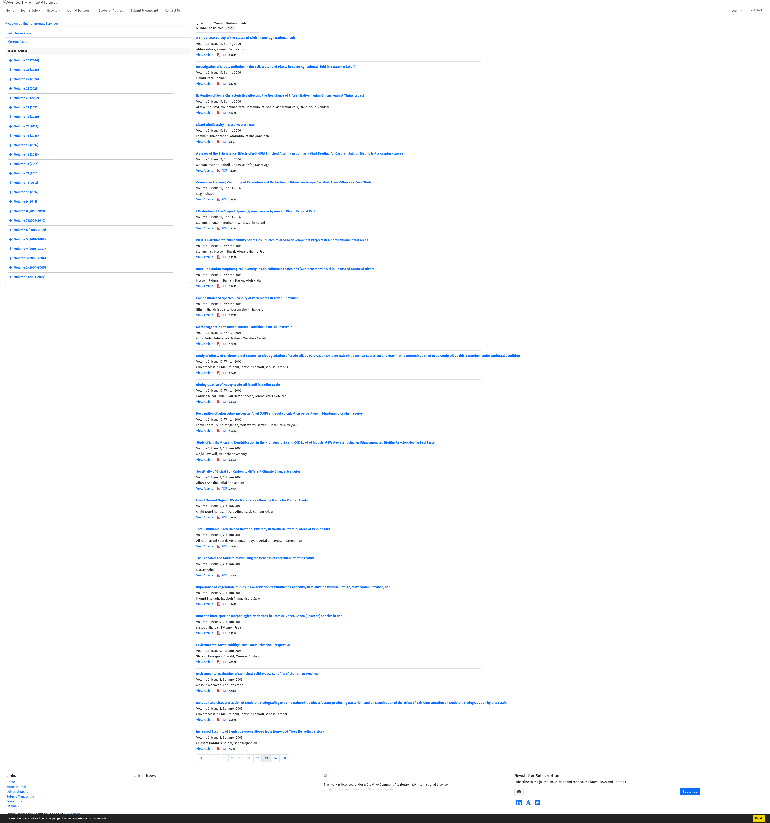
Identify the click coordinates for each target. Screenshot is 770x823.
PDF (228, 55)
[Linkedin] (519, 804)
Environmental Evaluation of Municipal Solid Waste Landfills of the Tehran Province (257, 674)
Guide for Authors (111, 10)
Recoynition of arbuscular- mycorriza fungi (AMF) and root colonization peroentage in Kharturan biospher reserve (279, 413)
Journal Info (29, 10)
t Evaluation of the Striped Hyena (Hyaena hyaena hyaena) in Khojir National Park (256, 211)
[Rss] (537, 804)
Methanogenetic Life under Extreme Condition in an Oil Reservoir (244, 327)
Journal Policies (78, 10)
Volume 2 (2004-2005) (30, 268)
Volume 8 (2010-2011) (29, 211)
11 (248, 758)
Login (736, 10)
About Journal (16, 787)
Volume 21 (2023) (26, 89)
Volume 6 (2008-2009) (30, 230)
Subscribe (690, 791)
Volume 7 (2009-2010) (29, 221)
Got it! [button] (759, 818)
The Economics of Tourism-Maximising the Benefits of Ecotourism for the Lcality (255, 558)
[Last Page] (284, 758)
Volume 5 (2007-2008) (30, 239)
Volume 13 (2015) (26, 164)
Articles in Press (19, 33)
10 (240, 758)
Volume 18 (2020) (26, 117)
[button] (108, 818)
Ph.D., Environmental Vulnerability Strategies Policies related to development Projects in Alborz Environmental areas (282, 240)
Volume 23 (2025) (26, 70)
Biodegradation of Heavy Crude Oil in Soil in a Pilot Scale (238, 385)
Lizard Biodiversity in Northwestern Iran (225, 125)
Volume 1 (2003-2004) (29, 277)
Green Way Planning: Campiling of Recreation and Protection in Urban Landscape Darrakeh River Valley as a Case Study (284, 182)
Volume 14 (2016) (26, 155)
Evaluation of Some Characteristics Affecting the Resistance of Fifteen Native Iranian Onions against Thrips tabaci (280, 95)
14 (275, 758)
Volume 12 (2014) (26, 173)
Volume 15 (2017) (26, 145)
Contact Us (173, 10)
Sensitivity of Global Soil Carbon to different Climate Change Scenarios (248, 471)
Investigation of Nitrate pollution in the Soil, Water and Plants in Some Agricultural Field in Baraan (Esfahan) (275, 67)
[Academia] (528, 804)
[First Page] (200, 758)
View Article (204, 55)
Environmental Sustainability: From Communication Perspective (243, 645)
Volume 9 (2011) (25, 202)
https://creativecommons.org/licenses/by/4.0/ (359, 789)
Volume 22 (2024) (26, 79)
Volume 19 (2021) (26, 107)
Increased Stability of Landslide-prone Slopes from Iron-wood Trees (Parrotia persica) (260, 731)
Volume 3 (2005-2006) (30, 258)
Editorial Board (17, 792)
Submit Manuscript (144, 10)
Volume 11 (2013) (26, 183)
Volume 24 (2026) (26, 60)
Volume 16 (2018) (26, 136)
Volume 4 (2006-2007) (30, 249)
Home (10, 10)
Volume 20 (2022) (26, 98)
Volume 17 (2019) (26, 126)
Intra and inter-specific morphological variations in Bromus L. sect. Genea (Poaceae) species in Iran (269, 616)
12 (257, 758)
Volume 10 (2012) (26, 192)
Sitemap (12, 806)
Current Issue (17, 42)
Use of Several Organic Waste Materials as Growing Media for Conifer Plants (252, 500)
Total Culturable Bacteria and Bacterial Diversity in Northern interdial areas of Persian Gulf (263, 529)
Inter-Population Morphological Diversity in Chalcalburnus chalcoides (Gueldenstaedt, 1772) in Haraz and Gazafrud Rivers (285, 269)
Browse (52, 10)
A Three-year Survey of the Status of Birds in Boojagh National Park (245, 38)
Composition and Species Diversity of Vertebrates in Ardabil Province (247, 298)
